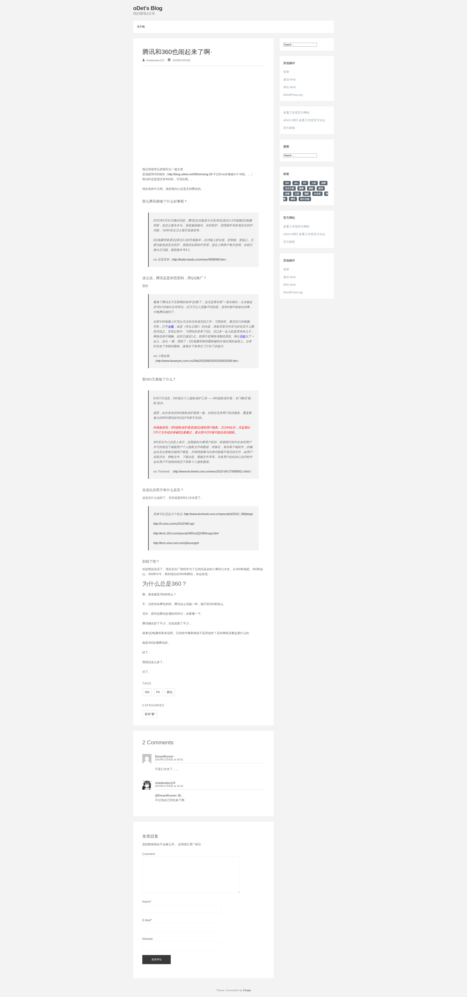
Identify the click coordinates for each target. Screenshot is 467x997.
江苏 (297, 193)
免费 (323, 183)
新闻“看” (150, 714)
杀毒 (287, 193)
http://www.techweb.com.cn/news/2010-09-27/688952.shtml (211, 471)
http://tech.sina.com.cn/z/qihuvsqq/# (176, 543)
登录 (286, 71)
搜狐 (311, 188)
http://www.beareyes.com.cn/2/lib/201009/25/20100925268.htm (196, 360)
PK (158, 692)
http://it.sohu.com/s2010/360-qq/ (173, 523)
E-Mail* (147, 920)
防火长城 (304, 199)
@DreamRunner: (166, 795)
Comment (148, 854)
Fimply (247, 990)
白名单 (317, 193)
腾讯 (170, 692)
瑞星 (306, 193)
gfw (296, 183)
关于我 (141, 26)
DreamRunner (164, 756)
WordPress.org (293, 94)
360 (147, 692)
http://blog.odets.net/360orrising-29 (190, 174)
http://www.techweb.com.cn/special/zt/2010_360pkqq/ (218, 514)
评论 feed (289, 87)
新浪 (321, 188)
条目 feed (289, 79)
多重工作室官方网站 (296, 112)
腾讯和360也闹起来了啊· (177, 51)
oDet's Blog (147, 8)
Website (147, 938)
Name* (146, 901)
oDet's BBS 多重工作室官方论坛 (304, 120)
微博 (301, 188)
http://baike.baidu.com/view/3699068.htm (198, 259)
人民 (314, 183)
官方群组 (289, 127)
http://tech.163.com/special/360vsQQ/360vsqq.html (186, 533)
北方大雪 (289, 188)
